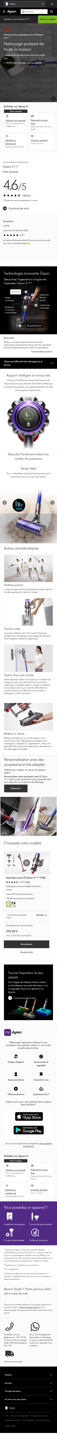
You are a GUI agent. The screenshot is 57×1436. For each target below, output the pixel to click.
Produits (8, 1375)
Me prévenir (27, 944)
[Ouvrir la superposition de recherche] (34, 11)
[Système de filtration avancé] (32, 295)
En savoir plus (26, 952)
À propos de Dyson (13, 1391)
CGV (6, 1416)
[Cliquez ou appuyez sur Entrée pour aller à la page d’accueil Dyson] (11, 12)
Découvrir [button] (16, 788)
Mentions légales (28, 1420)
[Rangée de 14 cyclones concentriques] (25, 307)
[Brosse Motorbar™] (20, 325)
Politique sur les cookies (38, 1416)
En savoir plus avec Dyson (15, 1399)
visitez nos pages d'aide (28, 1307)
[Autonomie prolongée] (35, 305)
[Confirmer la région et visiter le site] (52, 4)
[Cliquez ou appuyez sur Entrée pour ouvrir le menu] (4, 11)
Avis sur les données (43, 1420)
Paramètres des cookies (12, 1420)
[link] (16, 208)
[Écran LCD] (26, 292)
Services (8, 1383)
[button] (53, 99)
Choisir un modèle (47, 19)
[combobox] (24, 4)
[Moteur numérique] (25, 297)
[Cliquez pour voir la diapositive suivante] (52, 503)
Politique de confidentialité (19, 1416)
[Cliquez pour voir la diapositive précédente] (5, 503)
